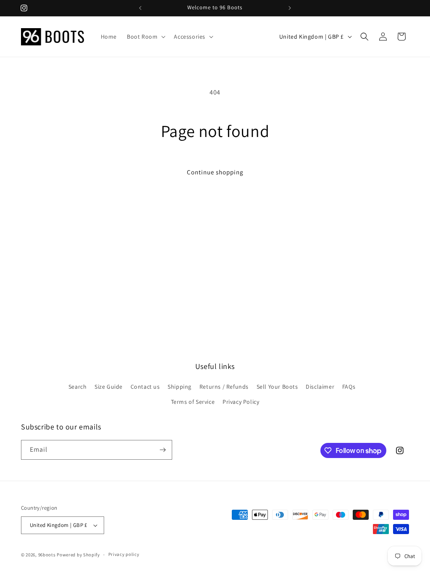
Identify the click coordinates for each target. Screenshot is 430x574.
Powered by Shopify (78, 555)
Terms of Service (193, 401)
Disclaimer (320, 386)
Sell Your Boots (277, 386)
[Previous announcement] (140, 8)
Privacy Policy (241, 401)
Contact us (145, 386)
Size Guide (108, 386)
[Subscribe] (162, 450)
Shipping (179, 386)
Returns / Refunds (224, 386)
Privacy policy (123, 554)
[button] (145, 36)
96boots (47, 555)
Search (77, 386)
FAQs (348, 386)
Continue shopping (215, 172)
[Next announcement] (290, 8)
